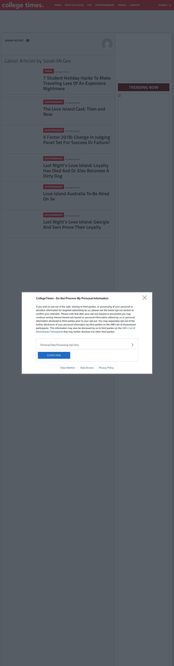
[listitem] (87, 345)
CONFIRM (54, 355)
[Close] (146, 298)
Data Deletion (67, 367)
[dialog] (87, 333)
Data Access (87, 367)
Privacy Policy (106, 367)
